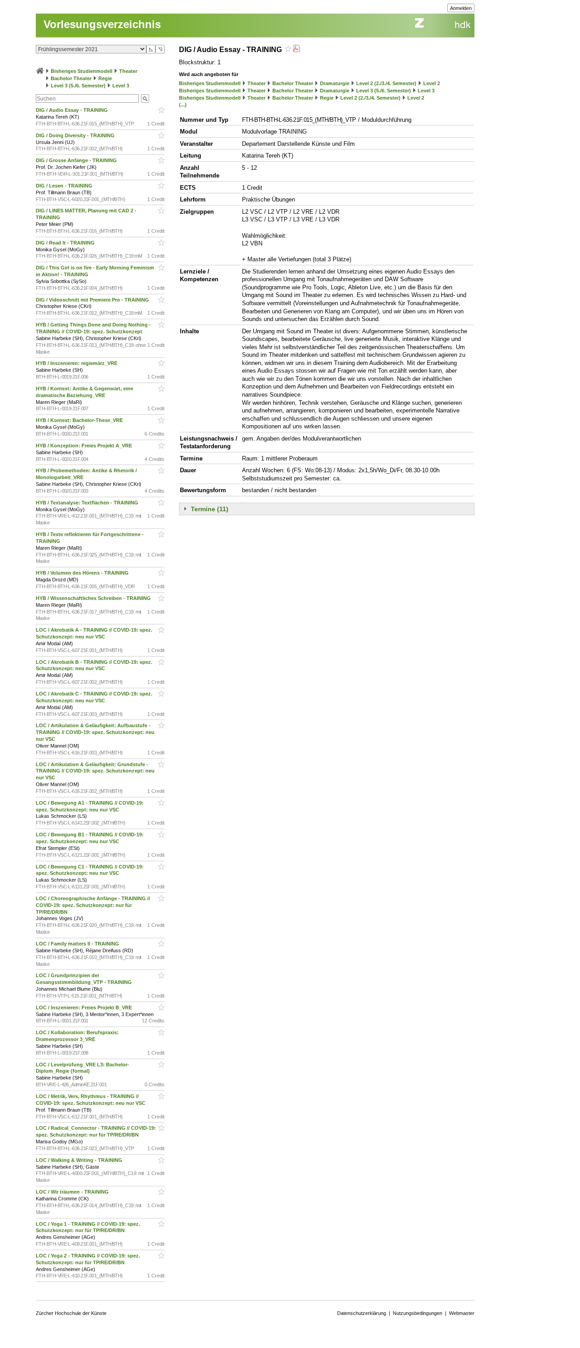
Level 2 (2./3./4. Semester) (386, 83)
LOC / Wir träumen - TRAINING (73, 1191)
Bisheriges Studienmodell (81, 71)
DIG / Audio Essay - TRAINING (72, 110)
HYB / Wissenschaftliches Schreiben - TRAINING (94, 598)
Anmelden (461, 8)
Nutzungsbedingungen (417, 1313)
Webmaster (461, 1313)
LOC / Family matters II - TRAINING (78, 943)
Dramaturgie (334, 83)
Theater (128, 71)
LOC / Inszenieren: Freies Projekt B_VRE (84, 1007)
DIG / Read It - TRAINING (66, 242)
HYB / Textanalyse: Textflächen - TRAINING (88, 502)
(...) (183, 104)
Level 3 (120, 85)
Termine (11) (209, 509)
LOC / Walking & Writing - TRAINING (80, 1160)
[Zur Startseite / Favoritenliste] (40, 71)
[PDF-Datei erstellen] (296, 49)
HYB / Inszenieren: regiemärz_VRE (77, 363)
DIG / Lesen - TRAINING (65, 185)
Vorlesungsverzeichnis (102, 24)
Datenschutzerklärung (361, 1313)
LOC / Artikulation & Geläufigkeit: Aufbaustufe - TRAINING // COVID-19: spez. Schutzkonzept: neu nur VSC (95, 732)
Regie (105, 78)
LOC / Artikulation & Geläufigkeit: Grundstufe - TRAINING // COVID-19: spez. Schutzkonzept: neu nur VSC (95, 771)
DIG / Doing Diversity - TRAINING (76, 135)
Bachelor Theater (71, 78)
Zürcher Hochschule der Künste (71, 1313)
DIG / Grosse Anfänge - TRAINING (77, 160)
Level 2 (431, 83)
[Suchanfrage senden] (145, 98)
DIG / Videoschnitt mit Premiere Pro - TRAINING (93, 299)
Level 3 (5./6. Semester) (78, 85)
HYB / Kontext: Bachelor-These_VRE (80, 420)
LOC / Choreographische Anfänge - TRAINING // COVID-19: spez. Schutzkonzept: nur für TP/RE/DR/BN (93, 905)
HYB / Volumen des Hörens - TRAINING (83, 573)
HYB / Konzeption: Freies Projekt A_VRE (84, 445)
